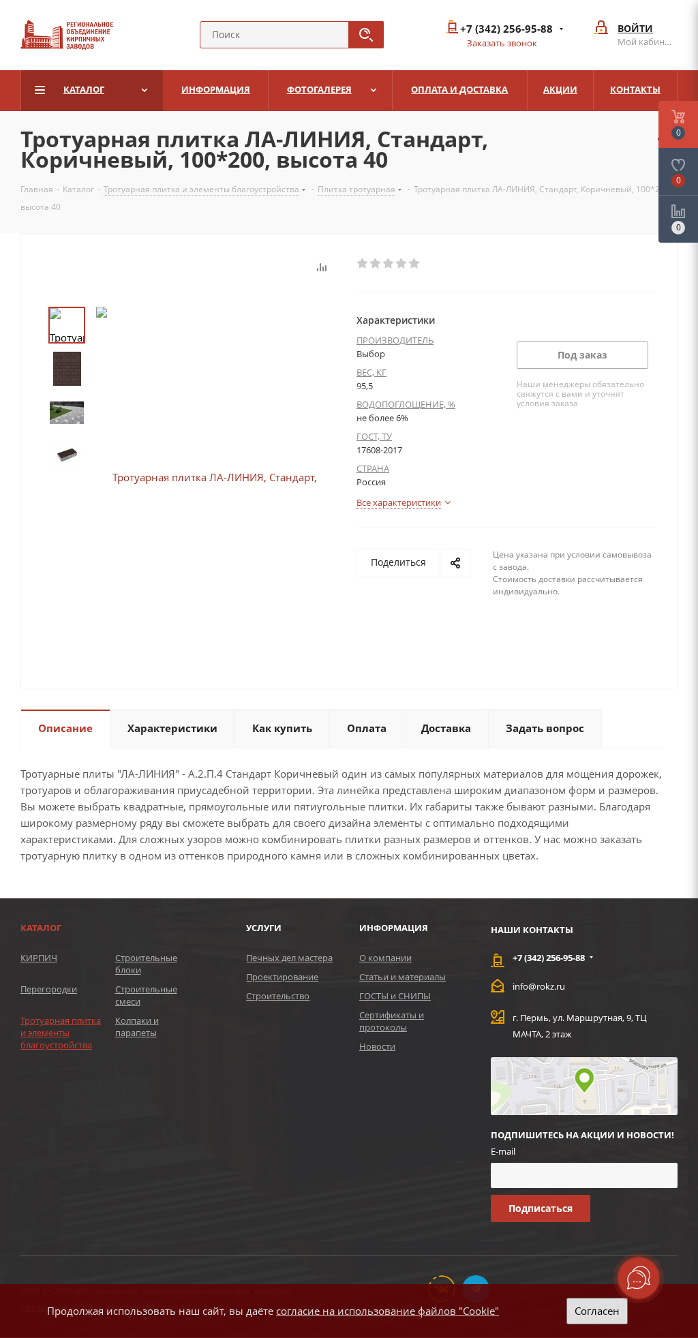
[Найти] (366, 34)
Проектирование (282, 977)
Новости (377, 1046)
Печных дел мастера (289, 958)
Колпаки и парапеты (137, 1026)
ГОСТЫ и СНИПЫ (395, 996)
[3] (388, 263)
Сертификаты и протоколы (391, 1021)
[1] (362, 263)
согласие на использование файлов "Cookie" (387, 1311)
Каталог (40, 928)
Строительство (277, 996)
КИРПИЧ (38, 958)
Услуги (264, 928)
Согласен (597, 1311)
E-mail (503, 1151)
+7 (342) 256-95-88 (506, 28)
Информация (393, 928)
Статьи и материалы (402, 977)
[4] (401, 263)
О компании (385, 958)
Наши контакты (532, 930)
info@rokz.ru (539, 986)
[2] (375, 263)
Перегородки (48, 989)
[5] (414, 263)
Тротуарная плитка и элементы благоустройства (60, 1032)
